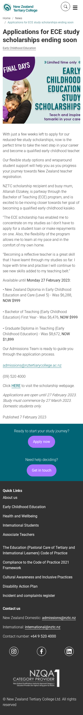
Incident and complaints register (29, 595)
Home (6, 18)
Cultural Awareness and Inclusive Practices (37, 577)
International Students (21, 525)
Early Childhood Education (19, 48)
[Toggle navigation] (75, 7)
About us (10, 497)
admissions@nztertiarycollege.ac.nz (32, 365)
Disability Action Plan (20, 586)
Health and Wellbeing (20, 516)
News (18, 18)
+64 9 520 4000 (43, 636)
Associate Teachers (18, 534)
